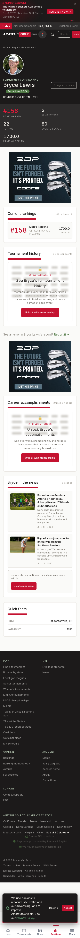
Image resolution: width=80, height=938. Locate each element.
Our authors (49, 780)
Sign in (64, 34)
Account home (51, 769)
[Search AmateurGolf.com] (52, 34)
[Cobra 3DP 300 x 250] (40, 177)
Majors (7, 705)
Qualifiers (9, 732)
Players (16, 47)
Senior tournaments (15, 683)
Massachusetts (12, 832)
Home (6, 47)
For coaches (10, 774)
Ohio (40, 832)
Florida (22, 821)
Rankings (8, 757)
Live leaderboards (53, 666)
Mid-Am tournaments (16, 694)
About (46, 774)
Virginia (29, 832)
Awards (7, 769)
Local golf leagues (14, 678)
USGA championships (16, 700)
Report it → (61, 334)
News (45, 672)
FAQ (5, 800)
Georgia (8, 826)
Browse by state (13, 672)
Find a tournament (14, 666)
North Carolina (24, 826)
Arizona (59, 821)
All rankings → (64, 214)
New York (46, 821)
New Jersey (64, 826)
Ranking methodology (16, 763)
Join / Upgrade (51, 763)
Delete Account (12, 870)
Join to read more (24, 586)
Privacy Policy (31, 865)
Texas (33, 821)
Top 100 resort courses (17, 726)
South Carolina (45, 826)
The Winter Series (14, 721)
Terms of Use (11, 865)
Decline (53, 907)
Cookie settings (34, 870)
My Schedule (11, 743)
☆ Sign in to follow (63, 85)
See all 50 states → (57, 832)
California (9, 821)
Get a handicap (12, 737)
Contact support (13, 794)
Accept (68, 907)
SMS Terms (50, 865)
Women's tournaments (16, 689)
